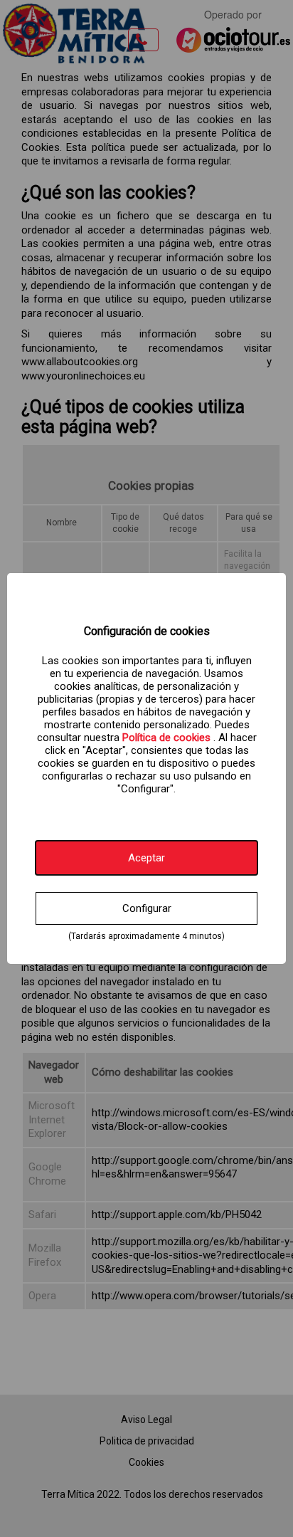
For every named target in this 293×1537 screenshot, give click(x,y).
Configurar (146, 908)
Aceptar (146, 857)
